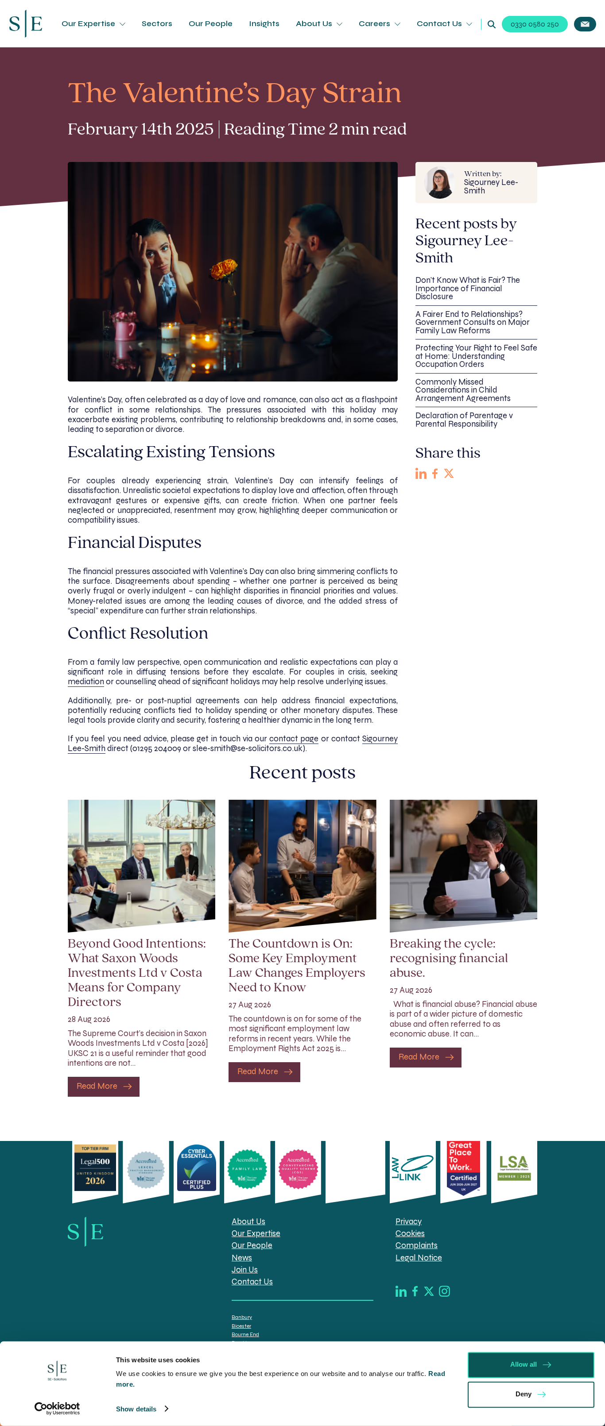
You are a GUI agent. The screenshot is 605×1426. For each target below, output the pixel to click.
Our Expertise (88, 23)
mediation (86, 681)
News (242, 1258)
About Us (314, 23)
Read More (97, 1086)
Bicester (241, 1326)
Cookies (410, 1233)
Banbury (242, 1317)
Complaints (417, 1245)
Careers (374, 23)
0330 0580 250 (535, 24)
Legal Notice (419, 1258)
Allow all (523, 1364)
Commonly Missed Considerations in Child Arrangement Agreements (463, 390)
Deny (523, 1394)
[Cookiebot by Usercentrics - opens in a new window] (57, 1408)
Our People (211, 23)
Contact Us (439, 23)
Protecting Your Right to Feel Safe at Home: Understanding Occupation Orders (476, 356)
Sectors (157, 23)
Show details (136, 1409)
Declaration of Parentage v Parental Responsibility (464, 420)
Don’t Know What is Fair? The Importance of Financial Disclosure (467, 288)
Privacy (409, 1221)
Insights (264, 23)
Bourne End (245, 1334)
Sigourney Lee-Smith (491, 182)
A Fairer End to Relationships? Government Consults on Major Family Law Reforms (472, 322)
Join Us (245, 1270)
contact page (293, 739)
